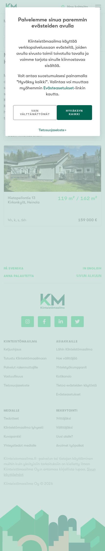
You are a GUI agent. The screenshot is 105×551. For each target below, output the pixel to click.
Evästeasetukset (58, 88)
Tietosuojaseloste (51, 130)
